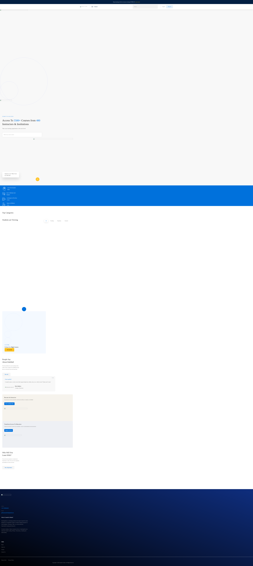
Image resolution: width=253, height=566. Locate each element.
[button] (9, 350)
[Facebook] (1, 536)
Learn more (137, 2)
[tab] (46, 221)
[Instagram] (5, 536)
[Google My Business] (8, 536)
